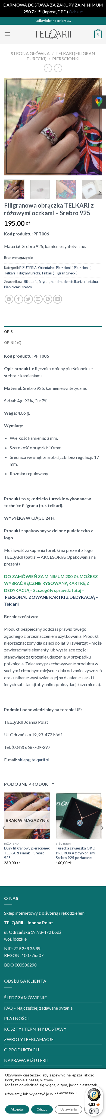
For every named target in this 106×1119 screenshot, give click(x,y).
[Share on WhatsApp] (9, 299)
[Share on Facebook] (18, 299)
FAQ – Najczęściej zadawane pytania (38, 1007)
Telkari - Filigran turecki (22, 273)
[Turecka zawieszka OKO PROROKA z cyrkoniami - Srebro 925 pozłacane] (79, 815)
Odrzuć (42, 1109)
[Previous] (13, 126)
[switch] (94, 1111)
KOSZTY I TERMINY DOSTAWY (35, 1028)
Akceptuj (17, 1109)
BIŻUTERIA (28, 267)
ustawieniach (65, 1092)
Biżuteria (31, 281)
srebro (27, 287)
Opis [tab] (8, 332)
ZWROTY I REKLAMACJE (29, 1039)
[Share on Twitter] (28, 299)
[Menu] (7, 34)
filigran (44, 281)
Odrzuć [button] (76, 11)
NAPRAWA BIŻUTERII (26, 1060)
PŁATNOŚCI (16, 1018)
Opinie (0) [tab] (12, 342)
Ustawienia (68, 1109)
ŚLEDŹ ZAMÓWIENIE (25, 997)
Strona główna (30, 53)
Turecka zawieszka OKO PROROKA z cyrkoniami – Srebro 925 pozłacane (77, 853)
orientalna (90, 281)
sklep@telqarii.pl (33, 759)
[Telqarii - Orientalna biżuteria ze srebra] (53, 34)
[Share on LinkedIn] (57, 299)
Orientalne (46, 267)
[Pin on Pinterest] (47, 299)
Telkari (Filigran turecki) (59, 273)
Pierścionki (66, 58)
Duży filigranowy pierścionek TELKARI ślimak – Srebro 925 (27, 853)
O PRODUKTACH (21, 1049)
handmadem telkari (66, 281)
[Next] (93, 126)
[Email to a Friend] (38, 299)
